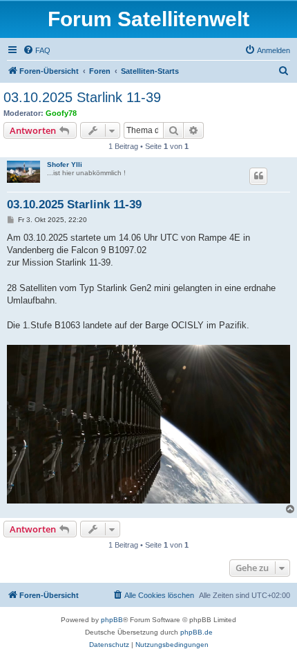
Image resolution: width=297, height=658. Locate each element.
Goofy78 (61, 113)
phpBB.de (196, 632)
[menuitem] (36, 50)
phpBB (112, 620)
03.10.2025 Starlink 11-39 (82, 97)
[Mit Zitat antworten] (258, 176)
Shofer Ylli (64, 164)
